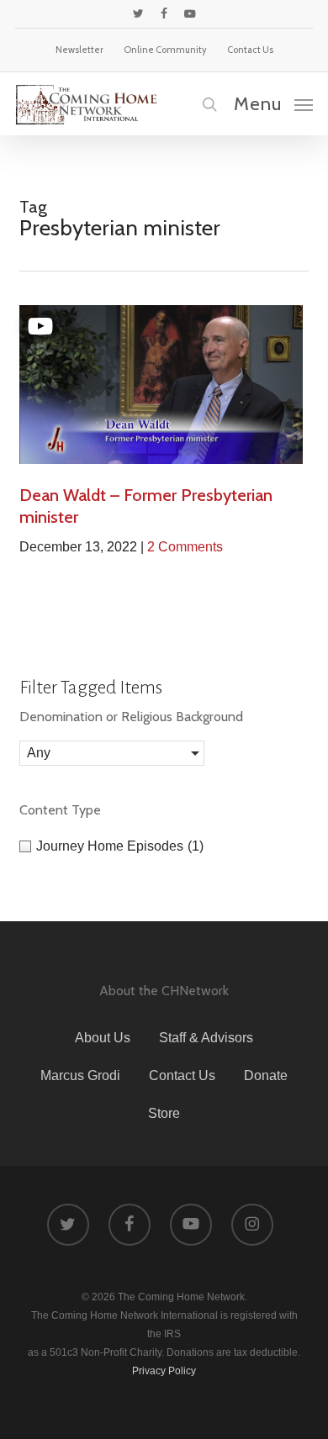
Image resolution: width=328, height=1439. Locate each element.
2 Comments (185, 547)
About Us (102, 1037)
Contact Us (182, 1075)
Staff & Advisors (206, 1037)
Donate (266, 1075)
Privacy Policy (164, 1371)
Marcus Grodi (80, 1075)
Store (164, 1113)
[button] (273, 103)
